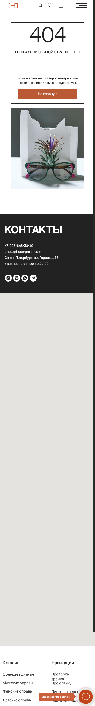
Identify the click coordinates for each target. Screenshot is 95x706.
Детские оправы (17, 700)
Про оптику (61, 683)
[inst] (8, 278)
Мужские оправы (18, 682)
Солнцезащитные (18, 674)
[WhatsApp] (24, 278)
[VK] (16, 278)
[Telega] (33, 278)
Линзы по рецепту (67, 691)
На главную (47, 93)
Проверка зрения (60, 676)
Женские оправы (18, 691)
